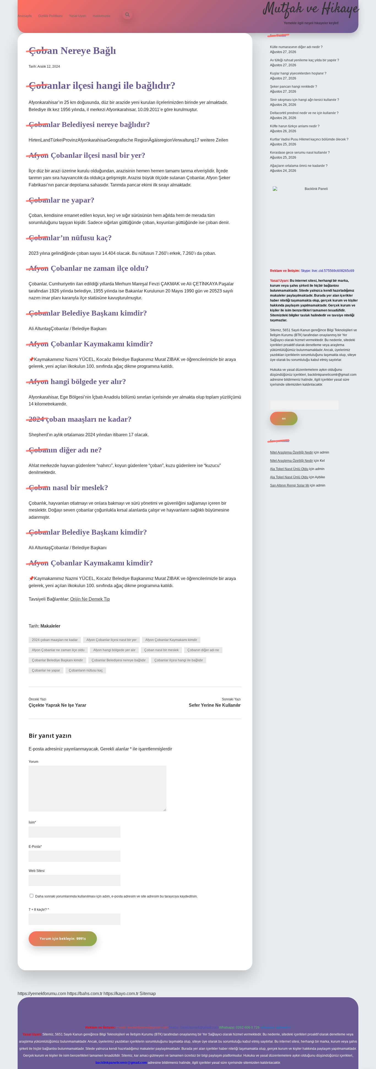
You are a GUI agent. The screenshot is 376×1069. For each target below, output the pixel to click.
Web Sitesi (37, 871)
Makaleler (50, 626)
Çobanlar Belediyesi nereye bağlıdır (119, 660)
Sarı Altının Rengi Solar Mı (289, 485)
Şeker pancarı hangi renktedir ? (293, 87)
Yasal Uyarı (77, 16)
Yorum (33, 762)
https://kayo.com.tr (120, 993)
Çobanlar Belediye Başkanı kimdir (57, 660)
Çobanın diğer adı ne (203, 650)
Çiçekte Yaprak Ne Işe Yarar (57, 705)
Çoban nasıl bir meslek (161, 650)
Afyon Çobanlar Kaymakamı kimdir (171, 640)
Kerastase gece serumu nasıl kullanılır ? (300, 152)
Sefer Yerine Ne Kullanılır (215, 705)
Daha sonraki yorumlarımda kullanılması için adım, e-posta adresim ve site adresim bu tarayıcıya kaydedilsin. (116, 896)
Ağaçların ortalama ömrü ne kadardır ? (299, 166)
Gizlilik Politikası (50, 16)
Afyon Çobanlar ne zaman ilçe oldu (58, 650)
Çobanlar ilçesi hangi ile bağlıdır (178, 660)
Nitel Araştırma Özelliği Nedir (291, 452)
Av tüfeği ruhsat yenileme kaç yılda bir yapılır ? (304, 60)
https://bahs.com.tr (84, 993)
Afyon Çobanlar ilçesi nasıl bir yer (111, 640)
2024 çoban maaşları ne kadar (55, 640)
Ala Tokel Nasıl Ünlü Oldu (289, 469)
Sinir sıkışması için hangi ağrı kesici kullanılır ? (304, 100)
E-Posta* (35, 847)
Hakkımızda (101, 16)
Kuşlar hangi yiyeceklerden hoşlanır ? (298, 73)
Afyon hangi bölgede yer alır (114, 650)
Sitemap (148, 993)
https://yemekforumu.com (42, 993)
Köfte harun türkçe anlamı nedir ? (295, 126)
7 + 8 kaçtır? (39, 909)
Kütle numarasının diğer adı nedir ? (296, 47)
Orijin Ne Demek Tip (90, 599)
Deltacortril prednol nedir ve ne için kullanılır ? (304, 113)
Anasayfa (25, 16)
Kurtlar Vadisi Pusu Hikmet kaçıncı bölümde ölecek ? (309, 139)
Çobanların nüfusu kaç (86, 670)
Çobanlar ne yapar (46, 670)
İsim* (32, 822)
